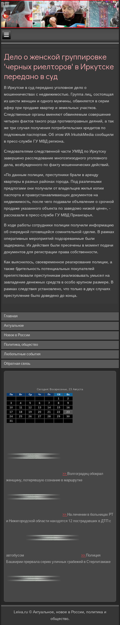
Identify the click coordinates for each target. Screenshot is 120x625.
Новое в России (17, 335)
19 (30, 411)
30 (68, 416)
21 (49, 411)
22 (58, 411)
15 (58, 407)
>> (65, 474)
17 (11, 411)
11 (20, 407)
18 (20, 411)
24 (11, 416)
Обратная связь (17, 364)
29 (58, 416)
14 (49, 407)
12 (30, 407)
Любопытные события (22, 354)
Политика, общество (21, 345)
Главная (11, 316)
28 (49, 416)
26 (30, 416)
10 (11, 407)
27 (39, 416)
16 (68, 407)
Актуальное (14, 326)
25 (20, 416)
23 (68, 411)
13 (39, 407)
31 (11, 420)
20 (39, 411)
